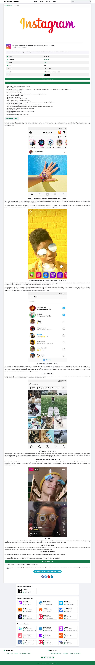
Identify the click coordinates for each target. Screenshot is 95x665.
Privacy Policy (77, 653)
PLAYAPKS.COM (11, 1)
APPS (41, 1)
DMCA (71, 653)
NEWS (54, 1)
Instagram (46, 59)
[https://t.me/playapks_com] (53, 657)
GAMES (48, 1)
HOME (35, 1)
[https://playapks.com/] (42, 657)
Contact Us (65, 653)
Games (16, 653)
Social (10, 5)
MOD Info (8, 83)
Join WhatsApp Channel (24, 653)
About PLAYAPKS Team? (56, 653)
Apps (12, 653)
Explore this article (12, 119)
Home (6, 5)
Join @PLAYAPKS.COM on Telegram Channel (49, 571)
